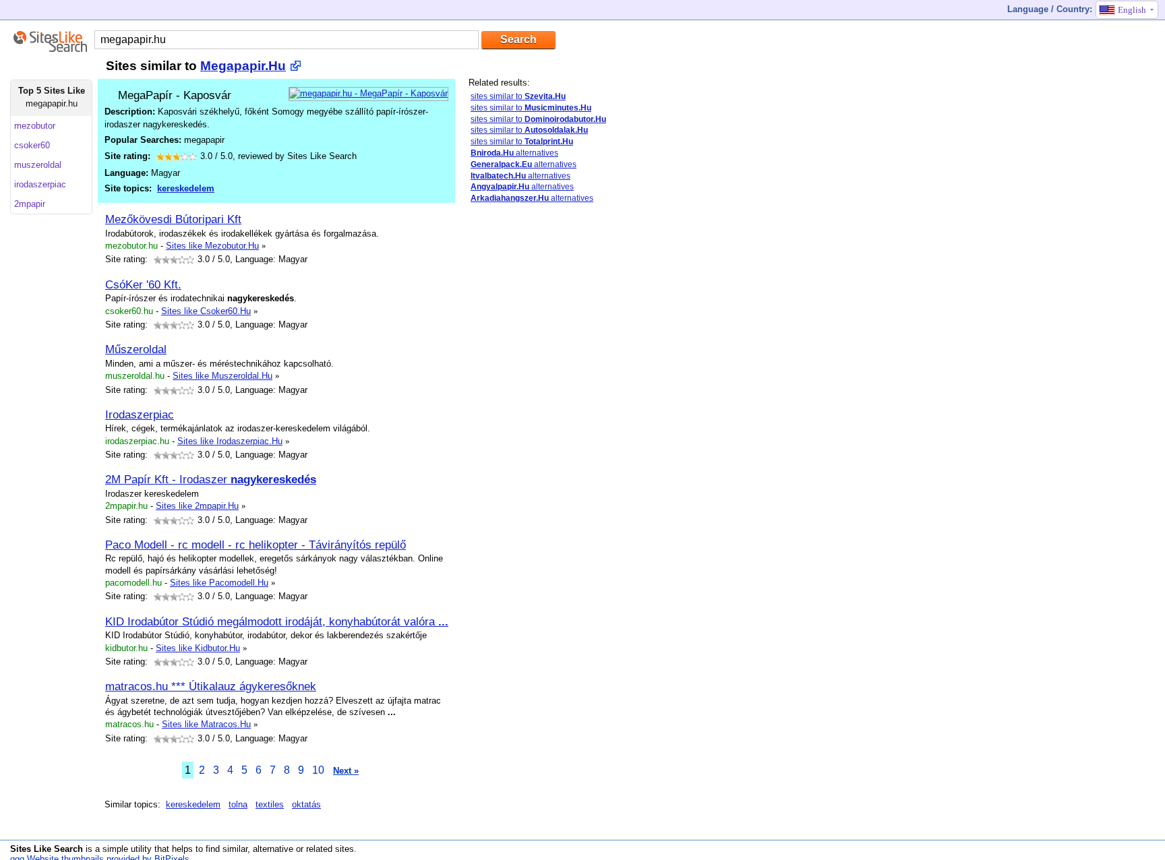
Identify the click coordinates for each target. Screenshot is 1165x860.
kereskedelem (185, 188)
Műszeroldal (136, 349)
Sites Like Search (46, 849)
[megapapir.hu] (368, 93)
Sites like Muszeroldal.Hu (222, 376)
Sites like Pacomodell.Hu (219, 583)
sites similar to (518, 96)
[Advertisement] (570, 426)
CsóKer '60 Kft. (143, 284)
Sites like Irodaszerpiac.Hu (229, 441)
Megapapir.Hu (243, 66)
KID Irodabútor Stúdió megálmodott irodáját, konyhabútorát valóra (276, 621)
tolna (238, 804)
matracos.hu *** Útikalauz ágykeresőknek (210, 686)
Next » (346, 771)
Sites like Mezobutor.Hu (212, 246)
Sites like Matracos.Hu (206, 724)
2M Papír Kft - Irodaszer (210, 479)
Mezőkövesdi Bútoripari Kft (173, 219)
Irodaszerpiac (139, 414)
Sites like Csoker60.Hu (206, 311)
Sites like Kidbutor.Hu (198, 648)
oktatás (306, 804)
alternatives (514, 153)
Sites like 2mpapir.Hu (197, 506)
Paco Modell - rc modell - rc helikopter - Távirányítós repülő (255, 544)
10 (318, 770)
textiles (270, 804)
